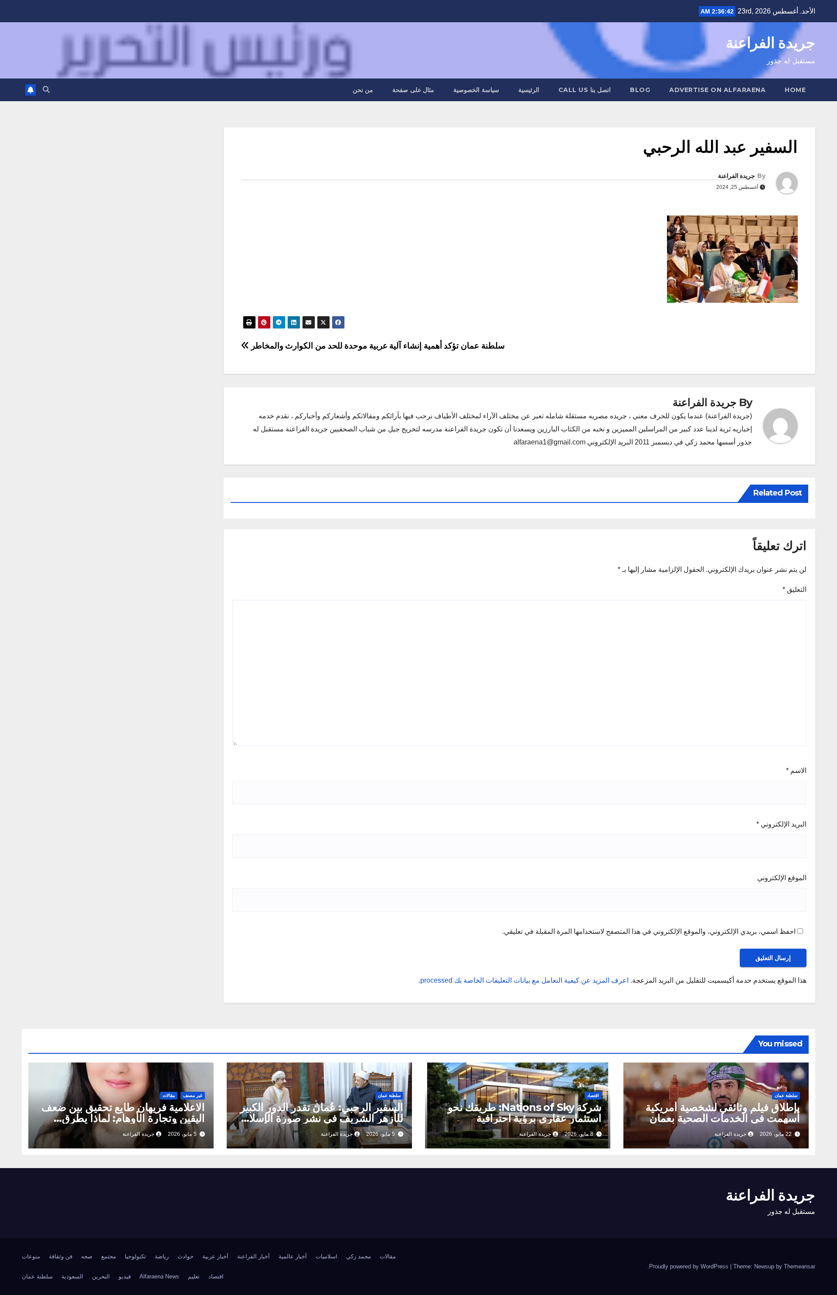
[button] (46, 89)
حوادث (185, 1256)
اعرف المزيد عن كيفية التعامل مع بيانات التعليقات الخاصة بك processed (524, 980)
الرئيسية (528, 90)
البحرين (101, 1276)
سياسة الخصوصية (476, 90)
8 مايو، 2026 (579, 1134)
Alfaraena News (159, 1276)
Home (795, 90)
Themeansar (799, 1266)
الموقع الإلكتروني (781, 878)
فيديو (125, 1276)
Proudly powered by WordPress (689, 1266)
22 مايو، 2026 (776, 1134)
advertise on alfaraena (717, 90)
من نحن (363, 90)
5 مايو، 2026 (380, 1134)
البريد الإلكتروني (781, 824)
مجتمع (108, 1256)
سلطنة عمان (786, 1095)
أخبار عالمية (293, 1256)
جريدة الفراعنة (770, 43)
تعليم (194, 1276)
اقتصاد (593, 1095)
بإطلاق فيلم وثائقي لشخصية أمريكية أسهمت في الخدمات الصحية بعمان (723, 1112)
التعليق (794, 589)
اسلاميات (326, 1256)
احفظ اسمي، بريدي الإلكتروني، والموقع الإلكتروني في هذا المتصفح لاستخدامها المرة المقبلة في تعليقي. (649, 931)
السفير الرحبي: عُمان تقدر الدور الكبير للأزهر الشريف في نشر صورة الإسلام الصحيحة (321, 1118)
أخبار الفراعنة (253, 1256)
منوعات (31, 1256)
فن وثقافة (60, 1256)
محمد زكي (358, 1256)
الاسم (796, 770)
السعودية (72, 1276)
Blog (640, 90)
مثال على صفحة (413, 90)
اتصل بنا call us (584, 90)
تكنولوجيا (135, 1256)
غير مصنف (192, 1095)
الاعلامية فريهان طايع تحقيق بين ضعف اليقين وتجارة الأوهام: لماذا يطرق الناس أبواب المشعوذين (123, 1118)
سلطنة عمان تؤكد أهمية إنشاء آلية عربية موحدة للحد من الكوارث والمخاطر (376, 345)
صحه (86, 1256)
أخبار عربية (215, 1256)
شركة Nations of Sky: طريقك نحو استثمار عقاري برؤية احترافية (525, 1112)
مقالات (169, 1095)
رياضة (162, 1256)
